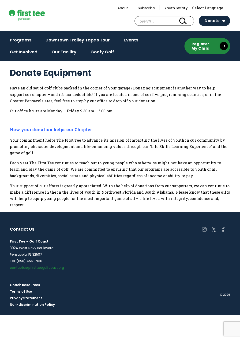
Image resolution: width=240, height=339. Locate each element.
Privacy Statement (26, 298)
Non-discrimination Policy (32, 304)
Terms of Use (21, 291)
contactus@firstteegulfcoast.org (37, 267)
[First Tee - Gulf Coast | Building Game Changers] (35, 15)
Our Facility (64, 53)
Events (131, 41)
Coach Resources (25, 285)
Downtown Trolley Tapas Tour (77, 40)
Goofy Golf (102, 52)
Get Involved (24, 53)
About (122, 7)
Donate (212, 20)
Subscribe (146, 7)
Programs (20, 41)
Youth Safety (176, 7)
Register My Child (200, 46)
